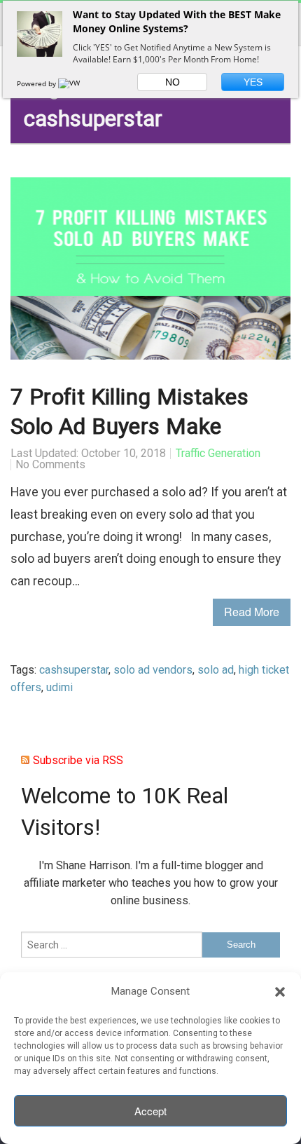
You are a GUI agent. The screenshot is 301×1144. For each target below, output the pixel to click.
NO (172, 82)
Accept (150, 1110)
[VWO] (72, 83)
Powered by (37, 83)
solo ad (215, 669)
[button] (280, 992)
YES (253, 82)
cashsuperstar (73, 669)
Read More (251, 612)
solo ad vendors (152, 669)
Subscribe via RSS (78, 760)
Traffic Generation (218, 453)
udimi (59, 687)
